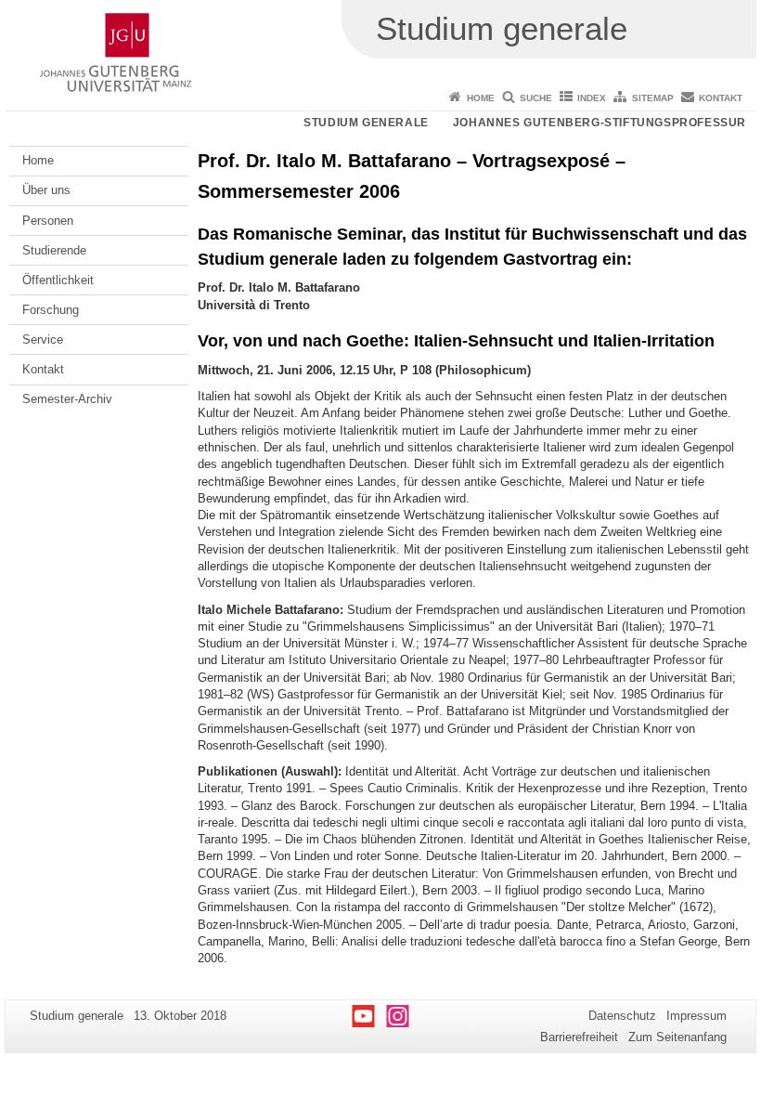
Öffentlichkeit (58, 280)
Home (481, 98)
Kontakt (720, 98)
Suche (536, 98)
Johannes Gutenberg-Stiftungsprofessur (599, 122)
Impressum (696, 1016)
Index (591, 98)
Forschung (50, 310)
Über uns (46, 190)
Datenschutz (622, 1016)
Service (42, 339)
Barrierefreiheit (579, 1037)
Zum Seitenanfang (677, 1037)
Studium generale (366, 122)
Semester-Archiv (67, 399)
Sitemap (653, 98)
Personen (47, 221)
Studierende (54, 250)
